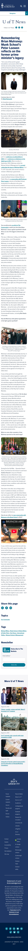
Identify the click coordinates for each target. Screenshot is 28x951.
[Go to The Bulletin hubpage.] (6, 650)
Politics (3, 635)
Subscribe (14, 665)
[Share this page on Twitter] (2, 608)
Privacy (6, 848)
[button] (21, 6)
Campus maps (17, 862)
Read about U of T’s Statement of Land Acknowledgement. (15, 912)
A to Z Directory (17, 833)
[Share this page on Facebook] (6, 608)
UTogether (17, 828)
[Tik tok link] (10, 932)
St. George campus (17, 845)
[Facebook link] (19, 27)
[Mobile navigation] (25, 6)
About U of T (18, 797)
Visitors (7, 816)
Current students (8, 801)
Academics (18, 803)
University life (18, 822)
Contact (6, 839)
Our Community (5, 619)
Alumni (7, 805)
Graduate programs (17, 813)
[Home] (8, 5)
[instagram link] (22, 27)
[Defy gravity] (14, 780)
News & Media (19, 794)
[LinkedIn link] (21, 928)
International (20, 633)
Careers (6, 842)
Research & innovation (18, 818)
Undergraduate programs (19, 807)
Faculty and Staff (9, 809)
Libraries (17, 825)
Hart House (13, 633)
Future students (8, 795)
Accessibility (7, 845)
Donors (7, 813)
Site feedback (7, 851)
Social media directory (14, 937)
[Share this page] (10, 608)
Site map (6, 854)
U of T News (14, 22)
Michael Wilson (5, 631)
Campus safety (17, 868)
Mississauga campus (18, 851)
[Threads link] (18, 932)
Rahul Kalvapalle (7, 99)
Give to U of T (18, 800)
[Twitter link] (16, 27)
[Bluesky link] (14, 932)
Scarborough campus (18, 857)
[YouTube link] (17, 928)
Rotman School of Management (14, 635)
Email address (6, 655)
